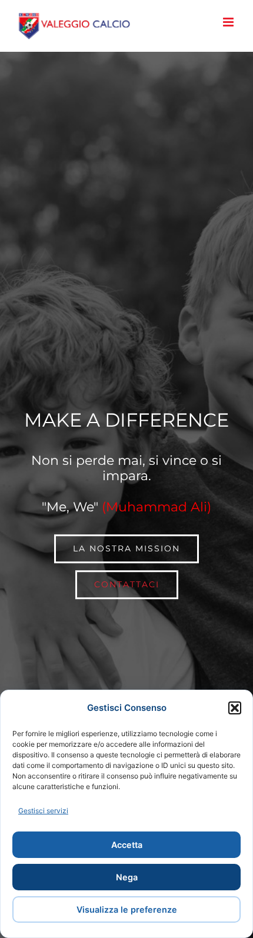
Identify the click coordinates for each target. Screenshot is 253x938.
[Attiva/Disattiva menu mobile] (229, 22)
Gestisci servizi (43, 810)
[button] (235, 708)
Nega (127, 877)
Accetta (126, 845)
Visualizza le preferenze (126, 909)
